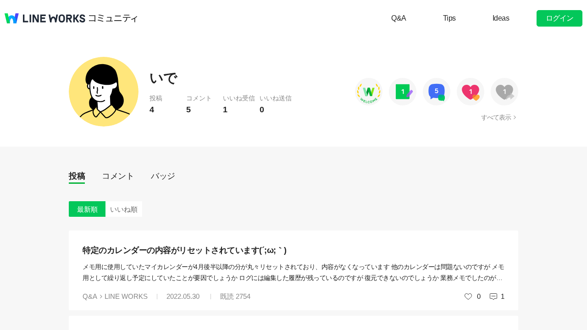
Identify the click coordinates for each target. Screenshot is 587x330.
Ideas (501, 18)
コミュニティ (113, 18)
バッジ (163, 176)
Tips (449, 18)
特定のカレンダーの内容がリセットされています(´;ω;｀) (185, 250)
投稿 (77, 176)
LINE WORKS (126, 296)
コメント (118, 176)
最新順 (87, 209)
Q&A (398, 18)
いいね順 (124, 209)
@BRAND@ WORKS (45, 18)
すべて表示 (496, 117)
